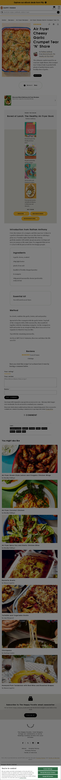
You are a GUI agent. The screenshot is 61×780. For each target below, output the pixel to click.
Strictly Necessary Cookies (47, 772)
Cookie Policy (22, 777)
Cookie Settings (47, 769)
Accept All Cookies (48, 776)
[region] (30, 773)
